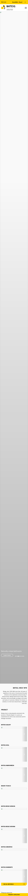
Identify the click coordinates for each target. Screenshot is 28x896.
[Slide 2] (16, 656)
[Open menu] (26, 8)
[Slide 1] (15, 656)
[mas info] (25, 2)
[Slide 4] (19, 656)
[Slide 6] (22, 656)
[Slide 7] (23, 656)
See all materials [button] (8, 884)
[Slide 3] (18, 656)
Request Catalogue (14, 894)
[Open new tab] (17, 2)
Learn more (7, 655)
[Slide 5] (20, 656)
